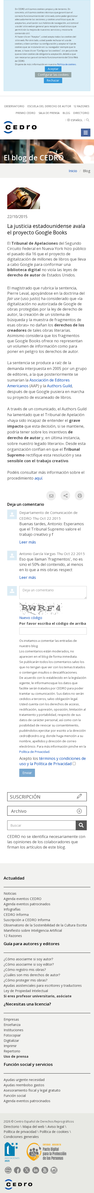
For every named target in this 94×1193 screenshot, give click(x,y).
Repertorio (12, 1051)
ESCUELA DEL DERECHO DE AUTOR (49, 106)
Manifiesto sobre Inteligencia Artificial (33, 930)
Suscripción (25, 796)
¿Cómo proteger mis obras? (25, 980)
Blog (66, 113)
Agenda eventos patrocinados (27, 904)
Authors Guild (59, 385)
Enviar (27, 772)
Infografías (12, 909)
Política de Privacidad (34, 752)
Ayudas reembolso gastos (24, 1085)
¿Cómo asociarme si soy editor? (29, 964)
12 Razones (13, 935)
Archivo (19, 811)
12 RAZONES (81, 106)
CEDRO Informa (16, 914)
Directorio (81, 113)
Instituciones (13, 1030)
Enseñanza (12, 1024)
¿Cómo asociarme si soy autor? (28, 959)
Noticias (10, 893)
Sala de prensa (49, 113)
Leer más (27, 542)
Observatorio (14, 106)
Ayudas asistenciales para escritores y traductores (43, 985)
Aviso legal (55, 1126)
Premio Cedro (25, 113)
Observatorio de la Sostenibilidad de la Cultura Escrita (45, 925)
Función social (15, 1095)
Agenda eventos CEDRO (22, 898)
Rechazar (53, 80)
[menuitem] (47, 893)
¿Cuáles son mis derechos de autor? (32, 975)
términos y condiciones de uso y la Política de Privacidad (52, 761)
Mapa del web (33, 1126)
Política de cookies (66, 64)
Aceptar (53, 69)
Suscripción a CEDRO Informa (27, 920)
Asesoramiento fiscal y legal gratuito (32, 1090)
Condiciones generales (21, 1136)
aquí (38, 478)
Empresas (11, 1019)
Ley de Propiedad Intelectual (26, 990)
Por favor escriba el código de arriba (52, 623)
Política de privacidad (20, 1131)
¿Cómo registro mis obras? (25, 969)
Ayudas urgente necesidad (24, 1079)
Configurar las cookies (53, 75)
